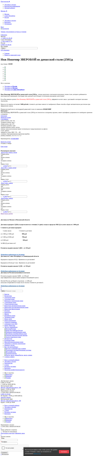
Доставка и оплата (10, 20)
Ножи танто (8, 319)
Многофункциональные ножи (13, 342)
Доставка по (10, 86)
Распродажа (8, 296)
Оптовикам (8, 24)
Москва (6, 14)
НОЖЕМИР (15, 138)
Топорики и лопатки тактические (14, 343)
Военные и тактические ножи (13, 301)
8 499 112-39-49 (5, 394)
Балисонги (7, 312)
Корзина (4, 35)
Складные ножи (9, 299)
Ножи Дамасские (9, 325)
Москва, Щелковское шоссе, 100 (11, 387)
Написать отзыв (6, 142)
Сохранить (4, 452)
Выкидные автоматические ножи (14, 306)
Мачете (6, 314)
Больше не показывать (10, 431)
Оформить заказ (20, 433)
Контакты (7, 22)
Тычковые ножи (9, 317)
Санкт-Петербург (9, 16)
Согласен (64, 451)
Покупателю (5, 1)
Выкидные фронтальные (12, 309)
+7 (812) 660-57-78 (6, 41)
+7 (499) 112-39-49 (6, 38)
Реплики (7, 310)
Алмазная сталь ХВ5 (10, 324)
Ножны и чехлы (9, 345)
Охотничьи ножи (9, 297)
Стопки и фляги (9, 357)
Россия (6, 17)
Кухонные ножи (9, 340)
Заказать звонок (6, 397)
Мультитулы (8, 338)
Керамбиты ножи (9, 315)
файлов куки (37, 453)
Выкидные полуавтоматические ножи (16, 307)
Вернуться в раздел (7, 213)
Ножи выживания (10, 320)
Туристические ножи (11, 304)
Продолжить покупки (7, 433)
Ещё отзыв (4, 146)
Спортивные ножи (10, 302)
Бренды (6, 294)
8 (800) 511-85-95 (6, 44)
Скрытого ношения (10, 322)
